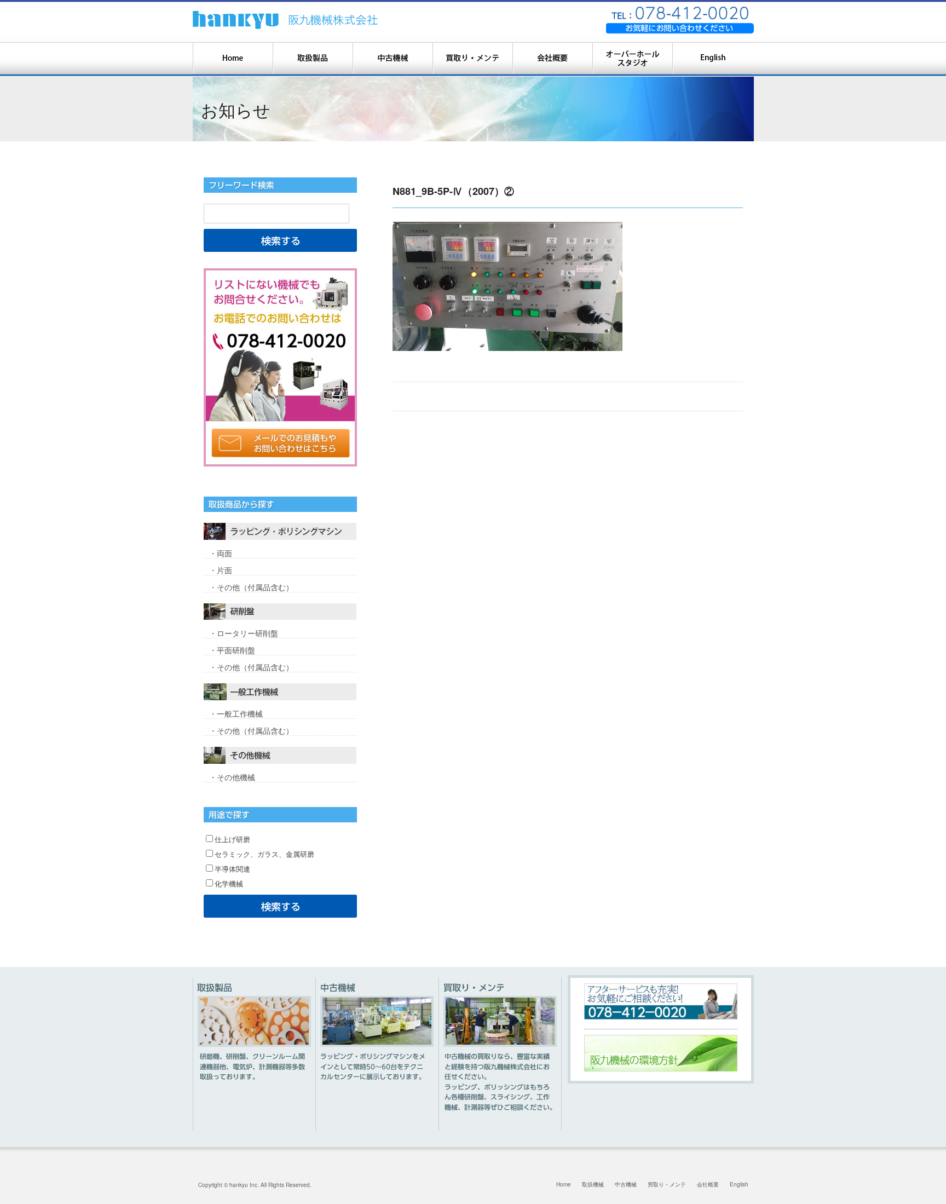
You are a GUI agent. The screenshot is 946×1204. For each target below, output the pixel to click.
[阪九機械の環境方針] (660, 1069)
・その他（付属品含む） (251, 586)
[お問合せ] (280, 367)
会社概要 (708, 1184)
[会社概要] (552, 59)
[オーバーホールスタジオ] (632, 59)
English (739, 1184)
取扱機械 (593, 1184)
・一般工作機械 (236, 713)
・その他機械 (232, 776)
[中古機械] (392, 59)
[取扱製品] (313, 59)
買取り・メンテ (667, 1184)
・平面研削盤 (232, 649)
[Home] (233, 59)
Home (563, 1184)
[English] (712, 59)
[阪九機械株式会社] (286, 20)
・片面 (220, 569)
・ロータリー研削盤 (243, 632)
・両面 (220, 553)
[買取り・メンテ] (472, 59)
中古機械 (626, 1184)
